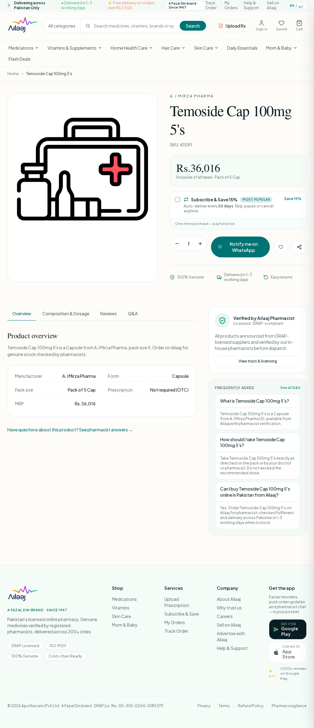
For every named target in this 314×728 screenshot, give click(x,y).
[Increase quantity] (200, 243)
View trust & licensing (258, 361)
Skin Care (203, 48)
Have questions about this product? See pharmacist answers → (70, 429)
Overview (21, 313)
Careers (225, 616)
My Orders (231, 5)
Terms (224, 705)
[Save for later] (281, 247)
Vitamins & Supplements (72, 48)
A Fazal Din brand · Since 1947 (183, 5)
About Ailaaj (229, 599)
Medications (21, 48)
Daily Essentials (242, 48)
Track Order (210, 5)
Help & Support (251, 5)
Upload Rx (236, 25)
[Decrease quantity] (176, 243)
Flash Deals (20, 59)
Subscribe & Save (181, 613)
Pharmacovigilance (289, 705)
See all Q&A (290, 387)
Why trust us (229, 607)
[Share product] (299, 247)
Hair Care (171, 48)
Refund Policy (250, 705)
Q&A (133, 313)
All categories (61, 25)
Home (13, 73)
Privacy (203, 705)
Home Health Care (129, 48)
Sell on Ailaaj (273, 5)
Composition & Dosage (65, 313)
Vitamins (120, 607)
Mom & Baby (279, 48)
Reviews (108, 313)
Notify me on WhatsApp (244, 247)
